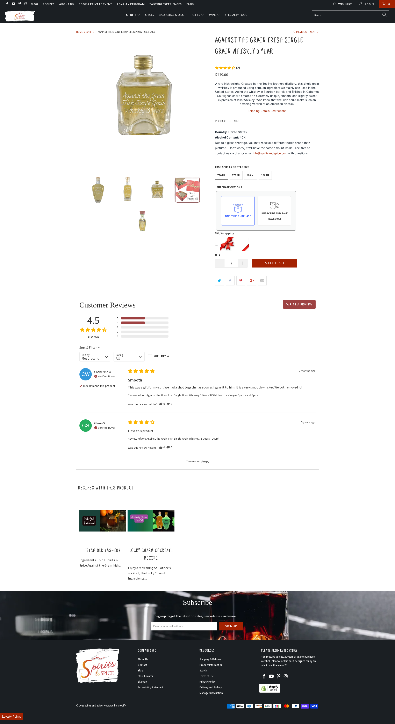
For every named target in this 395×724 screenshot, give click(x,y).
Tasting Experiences (165, 4)
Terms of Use (207, 676)
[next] (203, 102)
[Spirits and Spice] (33, 15)
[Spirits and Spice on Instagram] (25, 4)
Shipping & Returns (210, 659)
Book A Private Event (95, 4)
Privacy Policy (207, 681)
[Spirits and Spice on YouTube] (13, 4)
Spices (149, 14)
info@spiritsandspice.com (270, 153)
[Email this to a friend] (262, 280)
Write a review (299, 304)
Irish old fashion (102, 551)
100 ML (265, 175)
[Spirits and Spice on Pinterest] (19, 4)
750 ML (221, 175)
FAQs (190, 4)
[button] (227, 67)
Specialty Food (236, 14)
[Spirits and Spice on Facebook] (7, 4)
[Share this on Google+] (251, 280)
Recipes (49, 4)
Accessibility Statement (150, 687)
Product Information (211, 665)
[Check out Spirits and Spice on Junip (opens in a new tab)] (204, 461)
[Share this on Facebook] (230, 280)
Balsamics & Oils (171, 14)
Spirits (131, 14)
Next (313, 31)
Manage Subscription (211, 693)
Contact (142, 665)
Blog (34, 4)
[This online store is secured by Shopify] (269, 691)
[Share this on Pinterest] (240, 280)
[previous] (83, 102)
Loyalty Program (131, 4)
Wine (213, 14)
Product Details (227, 121)
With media (161, 356)
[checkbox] (163, 356)
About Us (66, 4)
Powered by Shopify (115, 705)
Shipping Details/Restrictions (267, 111)
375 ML (236, 175)
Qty (217, 255)
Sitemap (142, 681)
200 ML (250, 175)
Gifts (196, 14)
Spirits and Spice (93, 705)
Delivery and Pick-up (211, 687)
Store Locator (145, 676)
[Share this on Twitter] (219, 280)
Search (203, 670)
